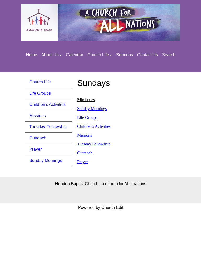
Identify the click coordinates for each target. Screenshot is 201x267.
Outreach (37, 138)
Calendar (74, 55)
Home (31, 55)
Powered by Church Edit (100, 207)
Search (168, 55)
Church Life (98, 55)
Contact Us (147, 55)
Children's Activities (47, 104)
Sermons (124, 55)
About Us (50, 55)
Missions (37, 115)
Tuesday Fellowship (48, 127)
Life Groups (40, 93)
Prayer (35, 149)
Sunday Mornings (45, 160)
